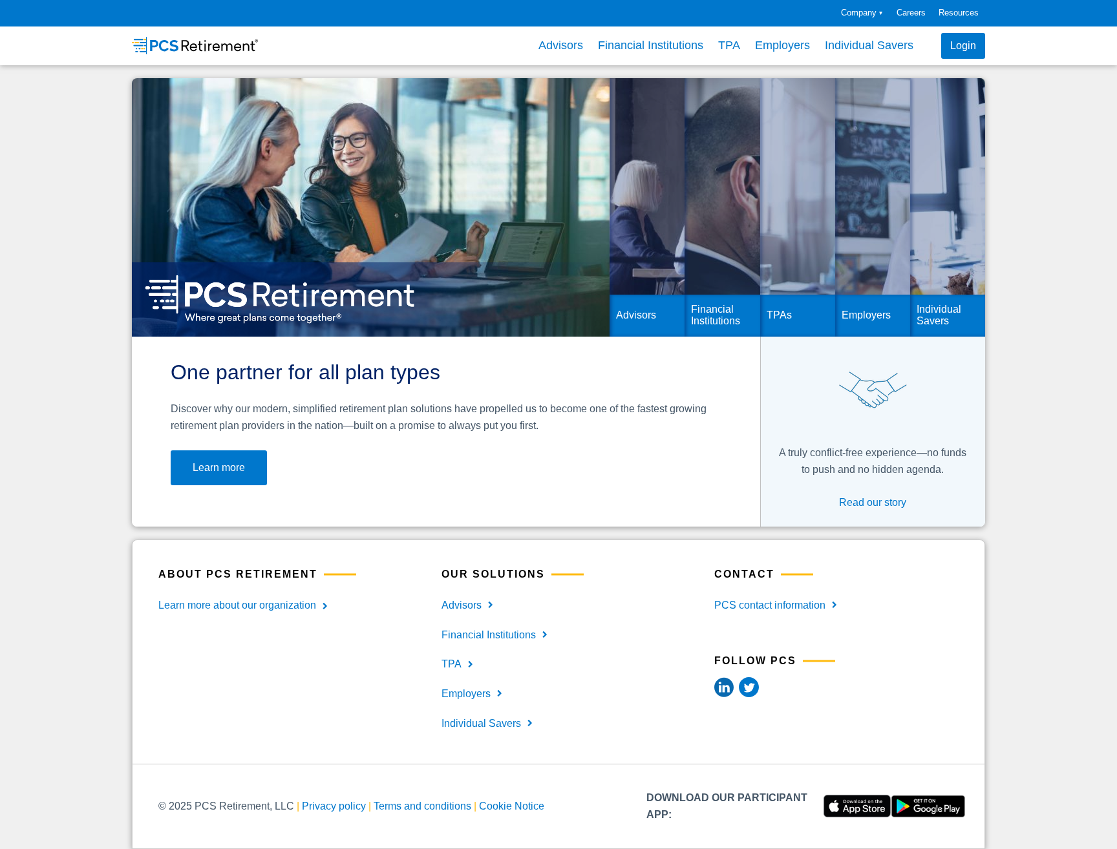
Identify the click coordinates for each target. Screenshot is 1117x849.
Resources (959, 12)
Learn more (219, 467)
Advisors (560, 45)
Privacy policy (334, 806)
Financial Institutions (650, 45)
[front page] (195, 45)
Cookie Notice (511, 806)
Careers (911, 12)
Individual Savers (869, 45)
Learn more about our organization (237, 605)
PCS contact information (769, 605)
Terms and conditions (422, 806)
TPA (729, 45)
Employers (782, 45)
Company (861, 12)
